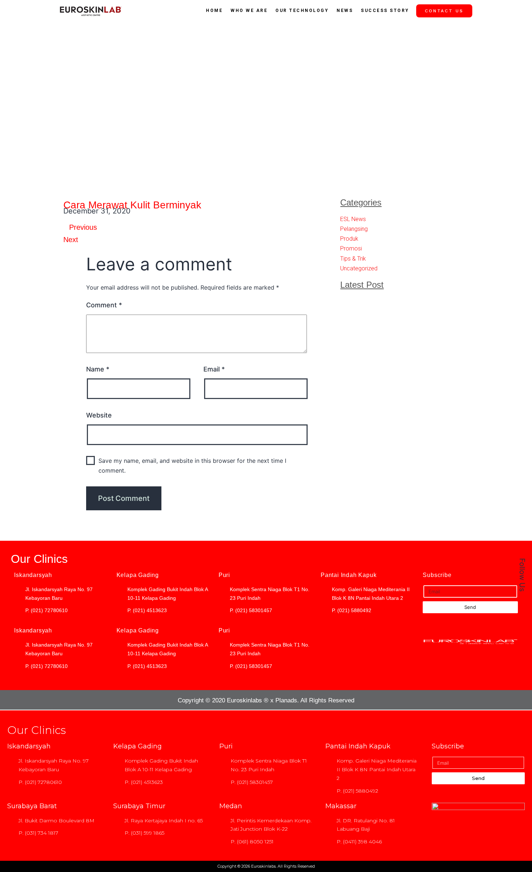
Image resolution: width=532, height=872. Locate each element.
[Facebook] (518, 391)
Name (97, 369)
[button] (289, 213)
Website (99, 415)
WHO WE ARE (249, 10)
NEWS (345, 10)
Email (214, 369)
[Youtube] (518, 423)
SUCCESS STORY (385, 10)
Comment (104, 305)
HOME (214, 10)
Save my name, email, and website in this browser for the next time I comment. (192, 465)
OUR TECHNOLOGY (302, 10)
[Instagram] (518, 407)
